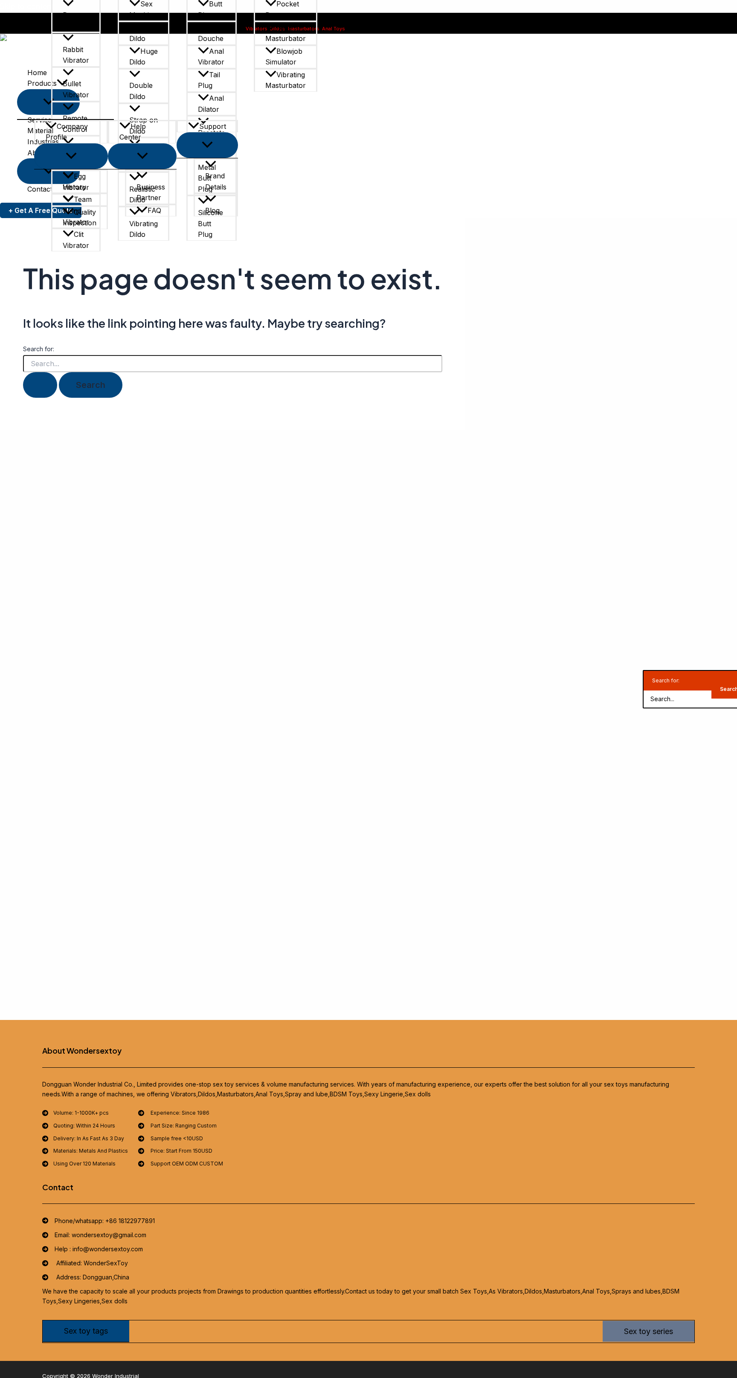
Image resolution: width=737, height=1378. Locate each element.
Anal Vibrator (211, 57)
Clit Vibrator (76, 240)
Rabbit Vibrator (76, 55)
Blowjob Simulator (283, 57)
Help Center (132, 132)
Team (83, 199)
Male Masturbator (285, 33)
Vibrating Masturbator (285, 80)
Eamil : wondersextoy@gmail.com (457, 29)
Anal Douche (211, 33)
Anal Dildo (142, 33)
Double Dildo (141, 91)
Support (212, 126)
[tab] (86, 1331)
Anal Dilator (211, 104)
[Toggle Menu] (71, 156)
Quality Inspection (79, 217)
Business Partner (150, 192)
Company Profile (67, 132)
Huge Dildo (143, 57)
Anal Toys (333, 29)
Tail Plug (209, 80)
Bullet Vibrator (76, 89)
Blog (212, 210)
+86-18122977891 (393, 29)
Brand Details (215, 181)
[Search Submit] (40, 385)
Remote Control (75, 124)
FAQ (154, 210)
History (74, 187)
